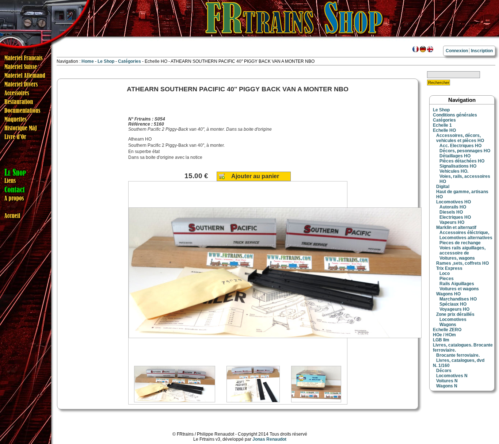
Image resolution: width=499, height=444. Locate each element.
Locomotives (452, 319)
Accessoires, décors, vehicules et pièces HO (460, 138)
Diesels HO (451, 212)
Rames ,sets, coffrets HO (462, 263)
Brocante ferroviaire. (458, 355)
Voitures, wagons (457, 258)
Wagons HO (448, 293)
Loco (444, 273)
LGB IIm (441, 339)
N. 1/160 (441, 365)
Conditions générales (455, 115)
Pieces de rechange (460, 242)
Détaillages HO (455, 155)
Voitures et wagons (459, 288)
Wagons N (446, 385)
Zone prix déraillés (455, 314)
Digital (442, 186)
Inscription (482, 50)
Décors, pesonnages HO (464, 150)
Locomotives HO (453, 201)
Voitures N (447, 380)
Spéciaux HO (452, 304)
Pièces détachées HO (461, 161)
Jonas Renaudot (269, 439)
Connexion (457, 50)
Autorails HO (452, 207)
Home (87, 61)
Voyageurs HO (454, 309)
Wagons (447, 324)
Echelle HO (444, 130)
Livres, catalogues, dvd (460, 360)
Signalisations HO (457, 166)
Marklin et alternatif (456, 227)
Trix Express (449, 268)
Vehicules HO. (453, 171)
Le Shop (106, 61)
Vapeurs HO (451, 222)
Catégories (130, 61)
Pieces (446, 278)
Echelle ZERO (447, 329)
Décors (444, 370)
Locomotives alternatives (465, 237)
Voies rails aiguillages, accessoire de (462, 250)
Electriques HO (455, 217)
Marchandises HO (458, 299)
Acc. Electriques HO (460, 145)
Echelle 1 (442, 125)
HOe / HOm (444, 334)
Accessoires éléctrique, (464, 232)
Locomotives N (452, 375)
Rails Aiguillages (456, 283)
